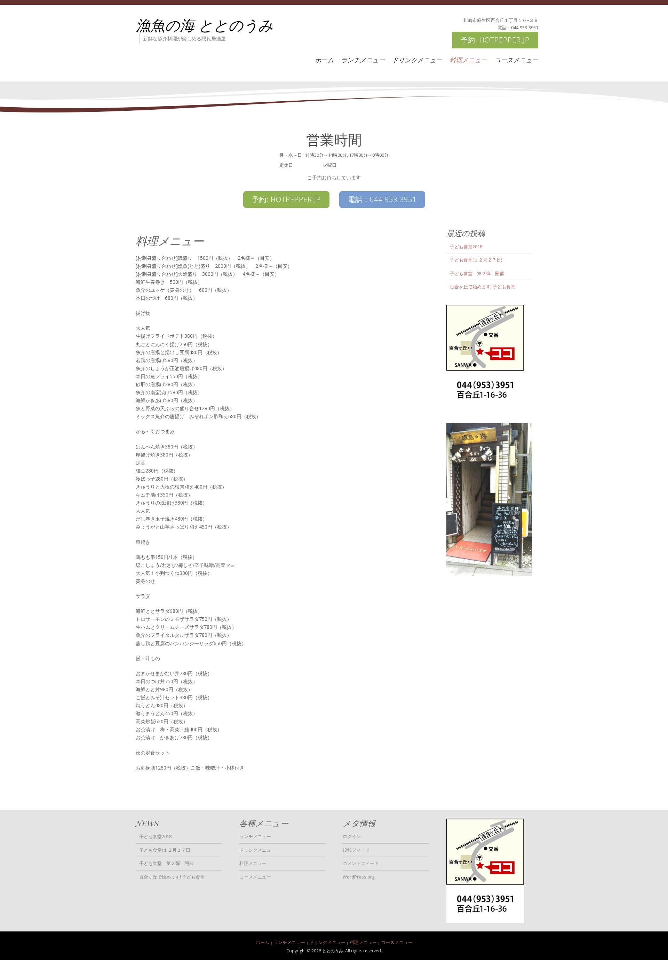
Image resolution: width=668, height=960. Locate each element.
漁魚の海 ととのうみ (204, 24)
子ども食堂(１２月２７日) (476, 260)
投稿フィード (356, 850)
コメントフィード (361, 863)
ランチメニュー (363, 60)
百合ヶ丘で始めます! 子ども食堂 (482, 286)
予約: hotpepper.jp (495, 40)
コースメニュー (516, 60)
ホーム (324, 60)
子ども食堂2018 (466, 246)
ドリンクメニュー (417, 60)
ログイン (352, 836)
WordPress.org (358, 877)
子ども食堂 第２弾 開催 (477, 273)
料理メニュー (468, 60)
